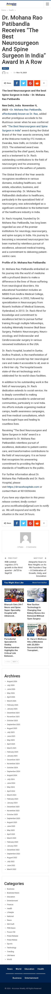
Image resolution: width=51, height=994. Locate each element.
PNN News (11, 928)
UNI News (11, 955)
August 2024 (12, 775)
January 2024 (12, 803)
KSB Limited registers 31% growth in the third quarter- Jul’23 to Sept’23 (13, 567)
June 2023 (11, 826)
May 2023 (11, 830)
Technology (11, 948)
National (10, 916)
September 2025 (13, 724)
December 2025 (13, 713)
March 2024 (11, 795)
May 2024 (11, 787)
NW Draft (10, 924)
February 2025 (12, 752)
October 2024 (12, 767)
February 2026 (12, 705)
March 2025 (11, 748)
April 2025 (11, 744)
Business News (13, 893)
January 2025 (12, 756)
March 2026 (11, 701)
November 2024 (13, 764)
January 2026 (12, 709)
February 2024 (12, 799)
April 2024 (11, 791)
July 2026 (10, 685)
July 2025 (10, 732)
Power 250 (11, 932)
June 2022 (11, 865)
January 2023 (12, 846)
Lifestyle (10, 912)
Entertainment (12, 901)
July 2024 (10, 779)
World (9, 959)
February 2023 (12, 842)
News (9, 920)
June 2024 (11, 783)
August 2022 (12, 858)
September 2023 (13, 818)
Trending (10, 952)
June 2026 (11, 689)
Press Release (12, 936)
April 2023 (11, 834)
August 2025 (12, 728)
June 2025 (11, 736)
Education (11, 897)
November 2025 (13, 717)
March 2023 (11, 838)
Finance (10, 905)
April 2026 (11, 697)
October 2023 (12, 814)
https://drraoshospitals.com (23, 486)
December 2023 (13, 807)
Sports (9, 944)
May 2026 (11, 693)
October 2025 (12, 721)
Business (10, 889)
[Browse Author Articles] (25, 537)
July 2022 (10, 861)
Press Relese (12, 940)
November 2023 (13, 811)
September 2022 (13, 854)
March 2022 (11, 869)
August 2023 (12, 822)
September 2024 (13, 771)
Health (5, 68)
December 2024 (13, 760)
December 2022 (13, 850)
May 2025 (11, 740)
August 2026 (12, 681)
